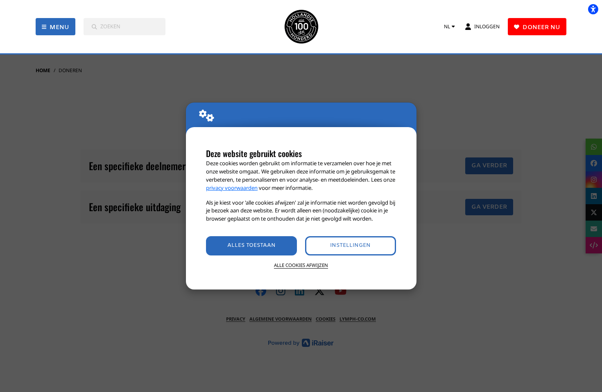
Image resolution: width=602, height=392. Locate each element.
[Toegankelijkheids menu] (593, 9)
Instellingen (350, 245)
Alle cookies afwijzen (301, 265)
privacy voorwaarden (232, 187)
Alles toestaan (251, 245)
